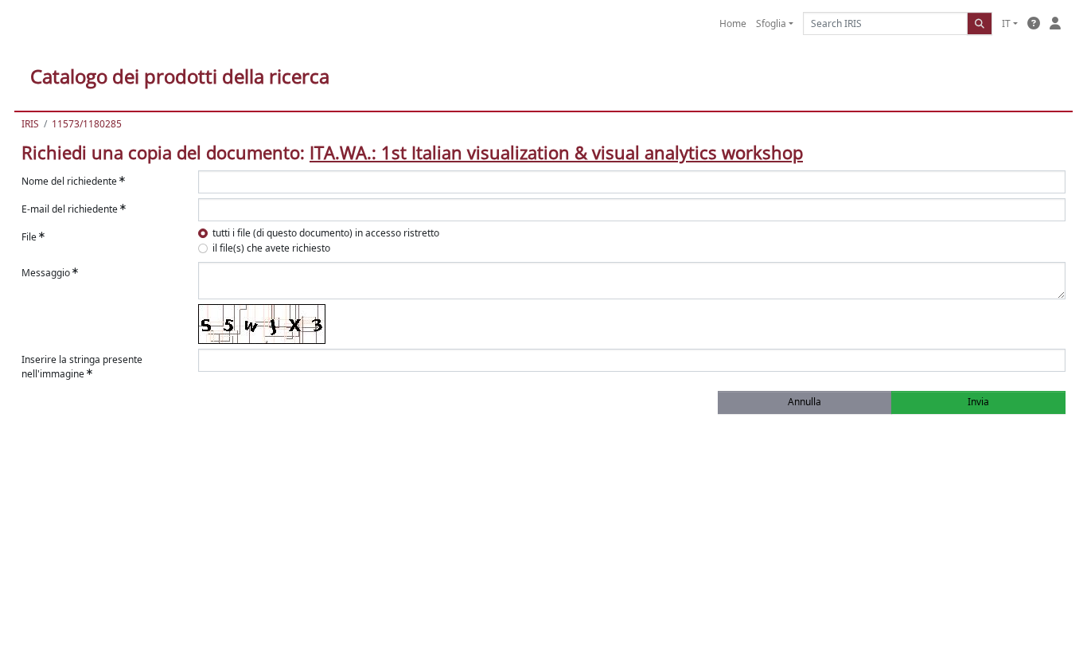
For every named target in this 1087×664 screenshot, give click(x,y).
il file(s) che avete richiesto (271, 248)
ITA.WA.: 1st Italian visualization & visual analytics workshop (556, 152)
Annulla (804, 401)
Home (732, 23)
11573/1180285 (87, 124)
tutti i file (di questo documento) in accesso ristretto (325, 233)
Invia (978, 401)
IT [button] (1006, 23)
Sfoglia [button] (771, 23)
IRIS (30, 124)
